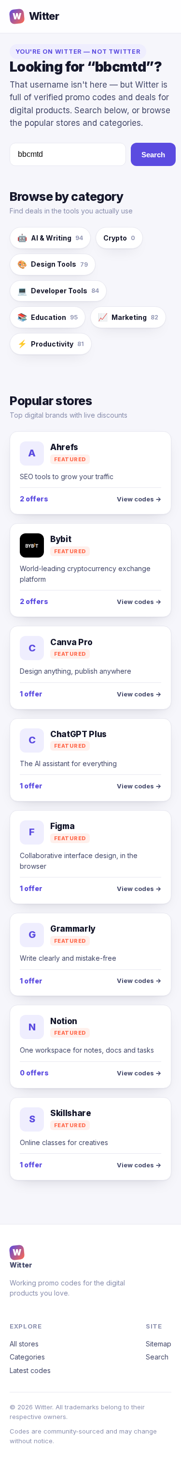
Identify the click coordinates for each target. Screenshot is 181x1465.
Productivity (50, 343)
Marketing (128, 317)
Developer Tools (58, 291)
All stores (24, 1344)
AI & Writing (50, 237)
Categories (27, 1357)
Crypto (119, 238)
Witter (36, 16)
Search (153, 155)
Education (47, 317)
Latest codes (30, 1370)
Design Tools (52, 264)
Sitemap (158, 1344)
